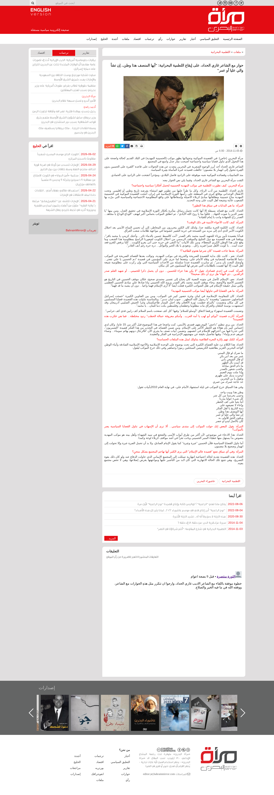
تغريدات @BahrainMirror (81, 230)
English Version (41, 12)
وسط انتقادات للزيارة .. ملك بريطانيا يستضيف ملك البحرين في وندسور (67, 130)
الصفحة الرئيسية (232, 38)
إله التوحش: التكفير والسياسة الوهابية (59, 701)
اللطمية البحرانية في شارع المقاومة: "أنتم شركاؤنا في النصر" (200, 529)
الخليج (104, 38)
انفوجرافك (97, 774)
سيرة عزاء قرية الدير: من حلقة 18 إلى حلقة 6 (210, 522)
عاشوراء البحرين (206, 481)
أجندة (115, 38)
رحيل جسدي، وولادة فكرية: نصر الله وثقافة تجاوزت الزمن (64, 109)
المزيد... (111, 538)
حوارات (170, 38)
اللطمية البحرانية (220, 52)
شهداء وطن (149, 699)
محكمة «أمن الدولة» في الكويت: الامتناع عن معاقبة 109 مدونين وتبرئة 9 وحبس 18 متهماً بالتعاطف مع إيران (64, 179)
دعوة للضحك (88, 699)
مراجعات (75, 768)
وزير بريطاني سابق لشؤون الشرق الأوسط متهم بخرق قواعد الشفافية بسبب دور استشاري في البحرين (66, 119)
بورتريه (99, 768)
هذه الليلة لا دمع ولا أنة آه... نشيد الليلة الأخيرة (208, 516)
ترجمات (149, 38)
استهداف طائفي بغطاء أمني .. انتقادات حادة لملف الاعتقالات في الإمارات (65, 192)
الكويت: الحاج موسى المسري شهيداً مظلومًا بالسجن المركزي (66, 156)
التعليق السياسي (209, 38)
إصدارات (91, 38)
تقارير (182, 38)
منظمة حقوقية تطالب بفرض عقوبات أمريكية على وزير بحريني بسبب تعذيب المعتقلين (65, 87)
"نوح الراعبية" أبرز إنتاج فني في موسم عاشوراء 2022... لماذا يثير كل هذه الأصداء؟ (188, 510)
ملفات (125, 38)
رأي (160, 38)
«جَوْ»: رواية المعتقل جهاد (119, 701)
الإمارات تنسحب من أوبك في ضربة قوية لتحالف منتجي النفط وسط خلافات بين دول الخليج (65, 167)
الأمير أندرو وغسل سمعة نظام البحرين (74, 98)
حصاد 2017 (209, 699)
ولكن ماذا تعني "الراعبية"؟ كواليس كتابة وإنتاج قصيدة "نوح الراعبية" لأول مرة (190, 504)
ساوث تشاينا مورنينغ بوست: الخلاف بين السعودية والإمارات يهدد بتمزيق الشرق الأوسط (67, 77)
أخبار (193, 38)
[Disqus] (173, 620)
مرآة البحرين (226, 20)
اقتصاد (137, 38)
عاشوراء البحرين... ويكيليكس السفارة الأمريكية (179, 703)
